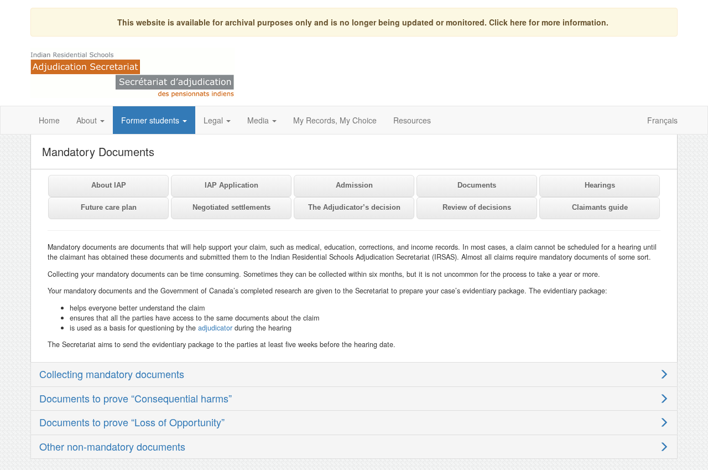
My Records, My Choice (335, 120)
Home (49, 120)
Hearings (600, 185)
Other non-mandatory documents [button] (112, 446)
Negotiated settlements (231, 207)
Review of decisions (476, 207)
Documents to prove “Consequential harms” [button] (135, 398)
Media (259, 120)
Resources (412, 120)
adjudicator (215, 328)
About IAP (108, 185)
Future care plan (109, 207)
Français (662, 120)
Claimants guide (600, 207)
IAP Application (231, 185)
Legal (214, 120)
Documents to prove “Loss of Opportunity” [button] (132, 422)
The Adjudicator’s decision (354, 207)
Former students (151, 120)
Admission (354, 185)
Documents (476, 185)
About (87, 120)
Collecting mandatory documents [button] (111, 373)
